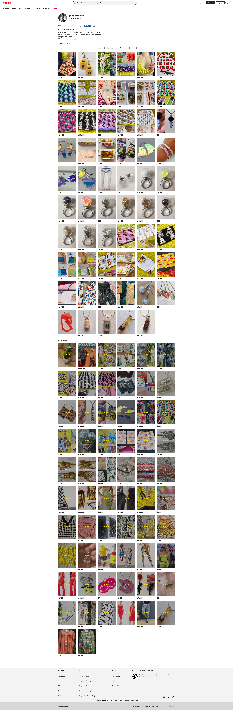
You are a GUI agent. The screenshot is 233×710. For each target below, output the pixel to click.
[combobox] (105, 3)
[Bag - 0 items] (204, 3)
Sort (123, 48)
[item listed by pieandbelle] (67, 64)
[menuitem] (6, 8)
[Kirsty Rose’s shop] (62, 18)
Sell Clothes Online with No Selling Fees (124, 701)
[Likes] (200, 3)
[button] (75, 18)
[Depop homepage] (7, 3)
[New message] (94, 26)
